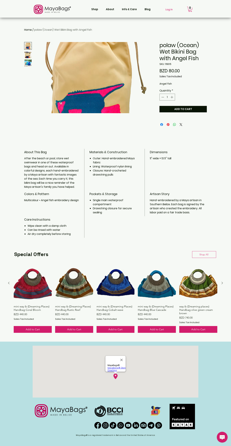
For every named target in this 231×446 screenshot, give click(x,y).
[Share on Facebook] (162, 125)
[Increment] (172, 97)
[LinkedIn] (135, 425)
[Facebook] (97, 425)
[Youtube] (128, 425)
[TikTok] (113, 425)
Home (28, 30)
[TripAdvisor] (143, 425)
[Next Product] (222, 283)
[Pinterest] (158, 425)
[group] (115, 298)
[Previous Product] (9, 283)
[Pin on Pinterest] (168, 125)
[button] (94, 9)
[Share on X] (181, 125)
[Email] (151, 425)
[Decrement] (162, 97)
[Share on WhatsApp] (174, 125)
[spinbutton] (167, 97)
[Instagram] (105, 425)
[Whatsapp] (120, 425)
